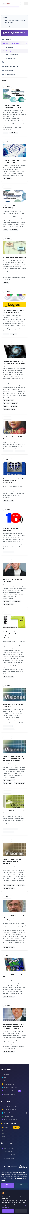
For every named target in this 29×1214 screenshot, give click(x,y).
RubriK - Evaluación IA (9, 1110)
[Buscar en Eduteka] (21, 3)
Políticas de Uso (8, 1151)
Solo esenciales (21, 1211)
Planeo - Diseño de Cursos (12, 1113)
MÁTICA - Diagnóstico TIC (11, 1119)
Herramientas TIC (9, 1084)
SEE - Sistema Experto (12, 1091)
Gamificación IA (8, 1116)
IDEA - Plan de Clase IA (10, 1106)
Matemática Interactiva (10, 1087)
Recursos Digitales (9, 1094)
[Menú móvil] (26, 3)
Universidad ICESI (9, 1158)
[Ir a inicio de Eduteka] (6, 3)
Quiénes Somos (8, 1148)
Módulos (5, 17)
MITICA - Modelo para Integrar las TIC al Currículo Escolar (15, 21)
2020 (4, 1136)
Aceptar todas (8, 1211)
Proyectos (7, 1081)
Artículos (6, 1074)
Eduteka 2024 (11, 1127)
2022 (4, 1130)
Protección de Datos (10, 1155)
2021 (4, 1133)
